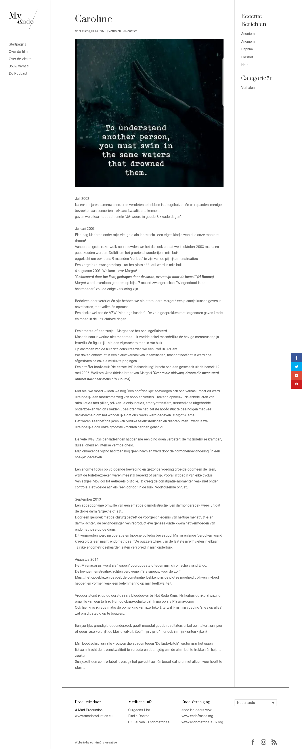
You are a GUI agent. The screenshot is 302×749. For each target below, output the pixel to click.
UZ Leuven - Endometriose (149, 722)
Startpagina (17, 44)
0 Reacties (130, 31)
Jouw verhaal (19, 66)
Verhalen (114, 31)
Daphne (247, 49)
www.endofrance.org (197, 716)
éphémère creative (103, 742)
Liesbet (247, 57)
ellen (85, 31)
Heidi (245, 65)
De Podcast (18, 74)
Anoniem (248, 34)
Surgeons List (139, 710)
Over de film (18, 52)
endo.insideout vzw (197, 710)
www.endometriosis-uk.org (202, 722)
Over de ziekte (20, 59)
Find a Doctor (138, 716)
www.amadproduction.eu (94, 716)
